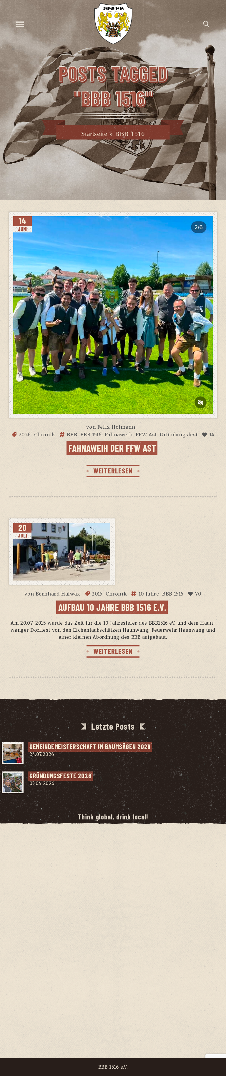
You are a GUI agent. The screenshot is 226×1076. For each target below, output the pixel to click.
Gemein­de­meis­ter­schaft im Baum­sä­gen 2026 (90, 746)
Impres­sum (79, 1020)
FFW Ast (146, 434)
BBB (72, 434)
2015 (97, 593)
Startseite (94, 133)
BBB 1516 (91, 434)
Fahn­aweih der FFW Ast (112, 447)
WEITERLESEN (113, 470)
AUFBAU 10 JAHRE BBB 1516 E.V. (112, 607)
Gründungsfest (179, 434)
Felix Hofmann (116, 427)
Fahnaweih (118, 434)
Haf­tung (149, 1020)
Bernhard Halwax (58, 593)
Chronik (44, 434)
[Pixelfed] (131, 850)
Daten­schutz (115, 1020)
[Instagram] (95, 850)
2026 (25, 434)
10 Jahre (149, 593)
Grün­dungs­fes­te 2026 (60, 775)
